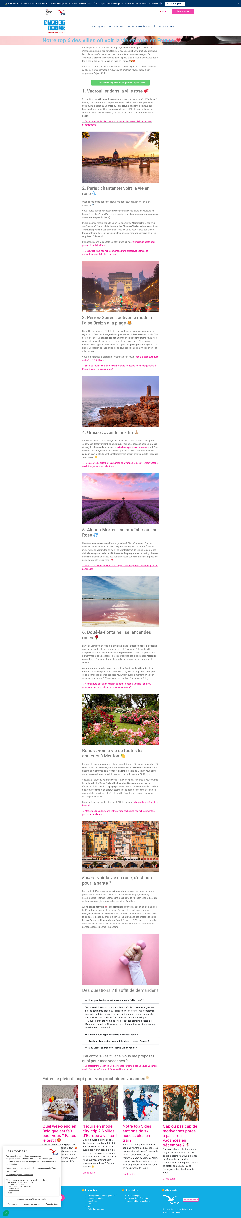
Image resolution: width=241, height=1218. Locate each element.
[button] (120, 1000)
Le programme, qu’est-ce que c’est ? (102, 1196)
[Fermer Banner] (239, 3)
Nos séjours (116, 26)
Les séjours (92, 1201)
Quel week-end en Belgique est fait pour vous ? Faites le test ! (59, 1133)
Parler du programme (96, 1209)
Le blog (90, 1204)
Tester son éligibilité (95, 1198)
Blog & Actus (166, 26)
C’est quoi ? (98, 26)
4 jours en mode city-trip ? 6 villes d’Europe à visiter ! (100, 1131)
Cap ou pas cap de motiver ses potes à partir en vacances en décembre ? (180, 1135)
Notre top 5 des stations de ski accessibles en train (137, 1133)
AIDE (163, 11)
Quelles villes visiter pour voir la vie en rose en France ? (118, 1041)
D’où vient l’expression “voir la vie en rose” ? (112, 1047)
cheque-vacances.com (171, 1212)
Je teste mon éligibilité (141, 26)
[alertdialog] (120, 3)
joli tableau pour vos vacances (132, 447)
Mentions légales (134, 1196)
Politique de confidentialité (137, 1198)
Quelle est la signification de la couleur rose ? (113, 1034)
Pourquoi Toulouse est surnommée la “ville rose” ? (116, 1000)
